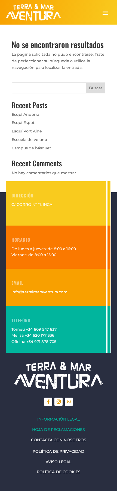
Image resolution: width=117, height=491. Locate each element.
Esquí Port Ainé (27, 131)
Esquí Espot (23, 122)
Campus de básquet (31, 148)
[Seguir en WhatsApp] (69, 402)
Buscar (95, 87)
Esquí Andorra (25, 114)
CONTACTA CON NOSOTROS (58, 439)
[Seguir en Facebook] (48, 402)
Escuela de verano (29, 139)
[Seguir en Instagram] (58, 402)
